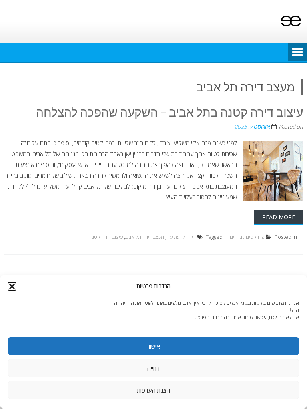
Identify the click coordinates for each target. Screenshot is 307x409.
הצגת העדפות (153, 390)
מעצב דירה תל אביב (144, 236)
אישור (153, 346)
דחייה (153, 368)
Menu (297, 52)
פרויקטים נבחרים (247, 236)
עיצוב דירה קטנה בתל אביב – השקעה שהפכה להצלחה (169, 112)
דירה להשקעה (181, 236)
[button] (12, 286)
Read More (278, 217)
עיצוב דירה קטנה (105, 236)
